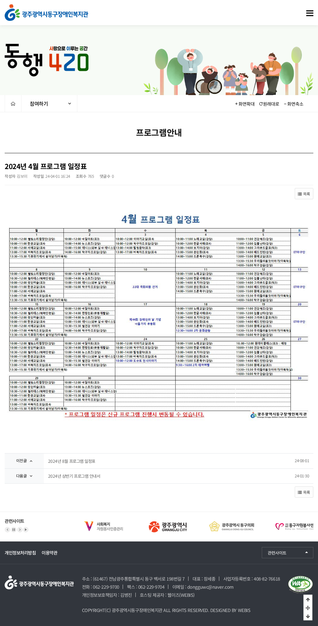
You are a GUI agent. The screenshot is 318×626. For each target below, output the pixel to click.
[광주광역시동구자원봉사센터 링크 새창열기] (283, 522)
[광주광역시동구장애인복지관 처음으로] (47, 7)
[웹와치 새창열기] (300, 584)
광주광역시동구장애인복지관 (137, 610)
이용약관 (49, 552)
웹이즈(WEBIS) (181, 594)
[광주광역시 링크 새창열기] (155, 522)
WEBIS (244, 610)
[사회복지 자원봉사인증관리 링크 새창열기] (90, 522)
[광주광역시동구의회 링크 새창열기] (219, 522)
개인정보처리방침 (20, 552)
